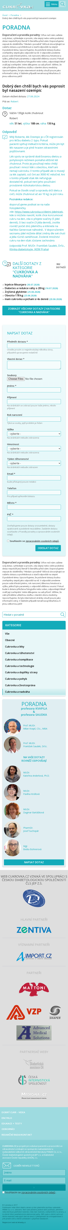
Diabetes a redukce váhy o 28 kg (31, 288)
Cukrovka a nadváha (17, 691)
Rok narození (14, 414)
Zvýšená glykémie (22, 292)
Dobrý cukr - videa (13, 1112)
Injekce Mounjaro (22, 284)
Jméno (11, 385)
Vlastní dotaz (15, 358)
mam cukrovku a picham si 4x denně (33, 299)
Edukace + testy (12, 1123)
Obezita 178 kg (21, 295)
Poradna (15, 15)
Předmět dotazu (17, 341)
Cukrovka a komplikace (19, 659)
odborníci (8, 1129)
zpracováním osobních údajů (42, 541)
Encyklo (7, 1117)
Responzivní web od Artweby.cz (14, 1222)
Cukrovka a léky (14, 646)
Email (11, 473)
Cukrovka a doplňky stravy (21, 672)
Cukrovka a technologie (19, 666)
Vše (7, 633)
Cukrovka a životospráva (20, 685)
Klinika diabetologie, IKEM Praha (28, 249)
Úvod (4, 15)
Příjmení (11, 397)
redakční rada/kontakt (17, 1134)
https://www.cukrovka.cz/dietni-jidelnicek (39, 211)
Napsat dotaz (34, 862)
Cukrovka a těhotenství (19, 653)
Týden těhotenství (18, 458)
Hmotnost (13, 444)
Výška (10, 429)
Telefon (11, 488)
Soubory (12, 375)
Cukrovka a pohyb (16, 679)
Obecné (10, 640)
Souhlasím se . (34, 541)
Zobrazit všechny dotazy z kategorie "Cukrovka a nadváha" (34, 310)
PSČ (10, 514)
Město (11, 502)
